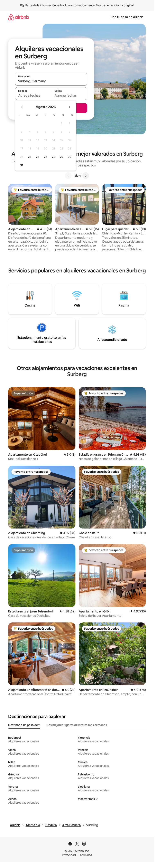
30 (69, 157)
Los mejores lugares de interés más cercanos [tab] (77, 725)
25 (29, 157)
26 (37, 157)
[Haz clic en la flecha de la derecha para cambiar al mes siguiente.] (69, 107)
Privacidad (69, 855)
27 (45, 157)
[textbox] (33, 95)
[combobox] (51, 81)
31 (21, 165)
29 (61, 157)
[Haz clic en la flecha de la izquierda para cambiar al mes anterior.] (22, 107)
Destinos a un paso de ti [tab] (24, 725)
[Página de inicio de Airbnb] (18, 17)
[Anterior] (68, 175)
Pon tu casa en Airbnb (127, 17)
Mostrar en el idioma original (114, 5)
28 (53, 157)
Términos (86, 855)
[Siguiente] (85, 175)
